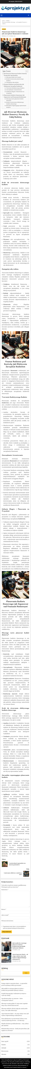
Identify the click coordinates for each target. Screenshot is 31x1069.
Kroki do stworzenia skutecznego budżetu (15, 79)
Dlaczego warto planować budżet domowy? (15, 99)
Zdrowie (3, 1054)
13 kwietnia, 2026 (17, 961)
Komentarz (4, 889)
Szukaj (4, 968)
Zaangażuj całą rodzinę (12, 82)
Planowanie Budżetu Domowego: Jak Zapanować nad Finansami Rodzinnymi (15, 96)
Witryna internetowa (7, 921)
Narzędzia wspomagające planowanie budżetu (16, 106)
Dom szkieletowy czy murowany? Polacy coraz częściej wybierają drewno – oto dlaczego (14, 1019)
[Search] (28, 15)
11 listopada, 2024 (11, 36)
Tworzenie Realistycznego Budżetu (15, 88)
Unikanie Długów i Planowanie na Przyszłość (15, 92)
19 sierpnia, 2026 (16, 949)
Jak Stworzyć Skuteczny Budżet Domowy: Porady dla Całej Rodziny (15, 74)
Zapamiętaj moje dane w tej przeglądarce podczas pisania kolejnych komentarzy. (14, 927)
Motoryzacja (4, 1051)
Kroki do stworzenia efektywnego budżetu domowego (15, 103)
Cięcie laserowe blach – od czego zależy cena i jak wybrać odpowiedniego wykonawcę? (20, 957)
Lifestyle (4, 29)
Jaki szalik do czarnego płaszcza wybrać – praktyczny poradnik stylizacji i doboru (19, 945)
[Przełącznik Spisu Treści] (26, 71)
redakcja (5, 36)
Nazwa (3, 909)
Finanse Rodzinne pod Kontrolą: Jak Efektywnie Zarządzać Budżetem (14, 85)
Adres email (5, 915)
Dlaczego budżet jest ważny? (13, 77)
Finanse (3, 1044)
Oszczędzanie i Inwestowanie (14, 89)
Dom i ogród (4, 1041)
